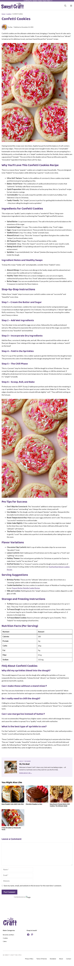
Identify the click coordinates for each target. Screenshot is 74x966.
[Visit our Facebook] (28, 934)
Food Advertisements (19, 897)
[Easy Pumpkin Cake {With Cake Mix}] (13, 794)
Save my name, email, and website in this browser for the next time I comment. (33, 886)
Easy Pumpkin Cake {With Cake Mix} (13, 804)
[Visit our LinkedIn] (32, 934)
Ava (11, 27)
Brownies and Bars (8, 935)
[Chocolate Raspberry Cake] (37, 794)
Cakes (5, 941)
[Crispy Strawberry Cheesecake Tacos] (13, 817)
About (61, 959)
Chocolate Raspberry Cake (34, 804)
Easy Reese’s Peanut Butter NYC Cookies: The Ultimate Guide (60, 805)
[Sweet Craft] (12, 6)
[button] (65, 6)
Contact (68, 959)
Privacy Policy (29, 959)
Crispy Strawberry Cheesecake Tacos (11, 829)
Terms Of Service (41, 959)
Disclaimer (53, 959)
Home (3, 14)
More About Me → (25, 773)
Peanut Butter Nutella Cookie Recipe (26, 588)
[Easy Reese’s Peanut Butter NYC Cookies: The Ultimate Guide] (61, 794)
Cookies (8, 14)
